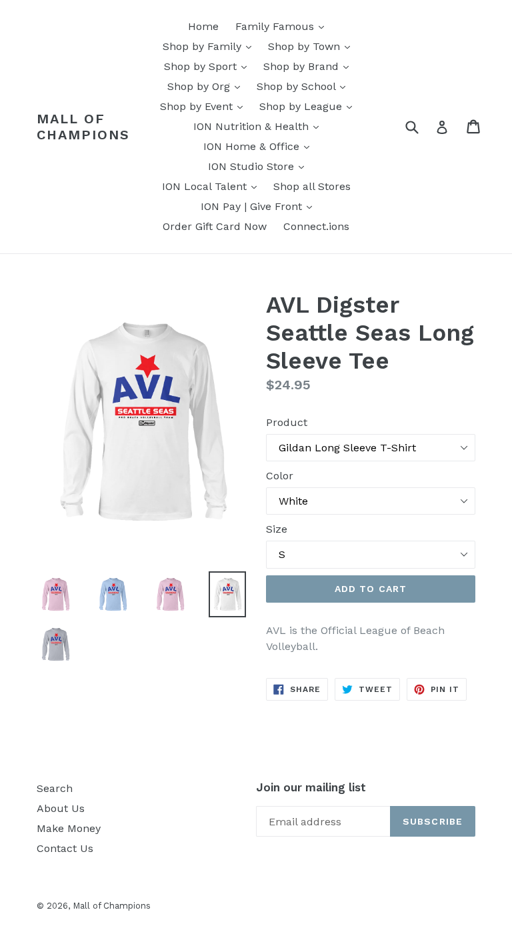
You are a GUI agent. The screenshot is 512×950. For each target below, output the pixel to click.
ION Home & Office (259, 146)
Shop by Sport (208, 66)
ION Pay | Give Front (260, 206)
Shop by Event (204, 106)
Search (55, 788)
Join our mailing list (311, 787)
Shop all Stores (312, 186)
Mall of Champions (83, 127)
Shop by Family (210, 46)
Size (276, 529)
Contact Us (65, 848)
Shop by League (309, 106)
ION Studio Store (259, 166)
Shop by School (304, 86)
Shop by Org (207, 86)
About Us (61, 808)
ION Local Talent (212, 186)
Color (279, 475)
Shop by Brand (309, 66)
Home (203, 26)
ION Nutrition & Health (259, 126)
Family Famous (283, 26)
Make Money (69, 828)
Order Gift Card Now (215, 226)
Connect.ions (316, 226)
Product (286, 422)
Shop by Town (312, 46)
